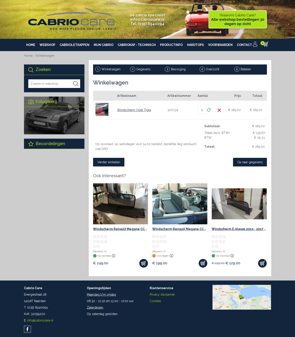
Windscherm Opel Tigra (134, 110)
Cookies (155, 301)
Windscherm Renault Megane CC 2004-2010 (179, 229)
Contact (244, 45)
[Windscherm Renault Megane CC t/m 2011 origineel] (120, 203)
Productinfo (171, 45)
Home (30, 45)
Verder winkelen (108, 162)
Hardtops (195, 45)
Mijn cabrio (103, 45)
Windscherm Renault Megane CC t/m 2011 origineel (120, 229)
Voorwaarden (220, 45)
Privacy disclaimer (162, 294)
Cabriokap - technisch (137, 45)
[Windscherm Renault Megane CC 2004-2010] (179, 203)
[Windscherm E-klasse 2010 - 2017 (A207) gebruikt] (239, 203)
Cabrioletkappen (74, 45)
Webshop (47, 45)
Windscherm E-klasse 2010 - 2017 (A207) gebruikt (239, 229)
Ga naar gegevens (250, 162)
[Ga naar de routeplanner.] (242, 308)
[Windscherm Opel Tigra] (101, 109)
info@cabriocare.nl (147, 19)
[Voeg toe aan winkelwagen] (143, 263)
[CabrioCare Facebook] (27, 329)
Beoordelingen (50, 143)
